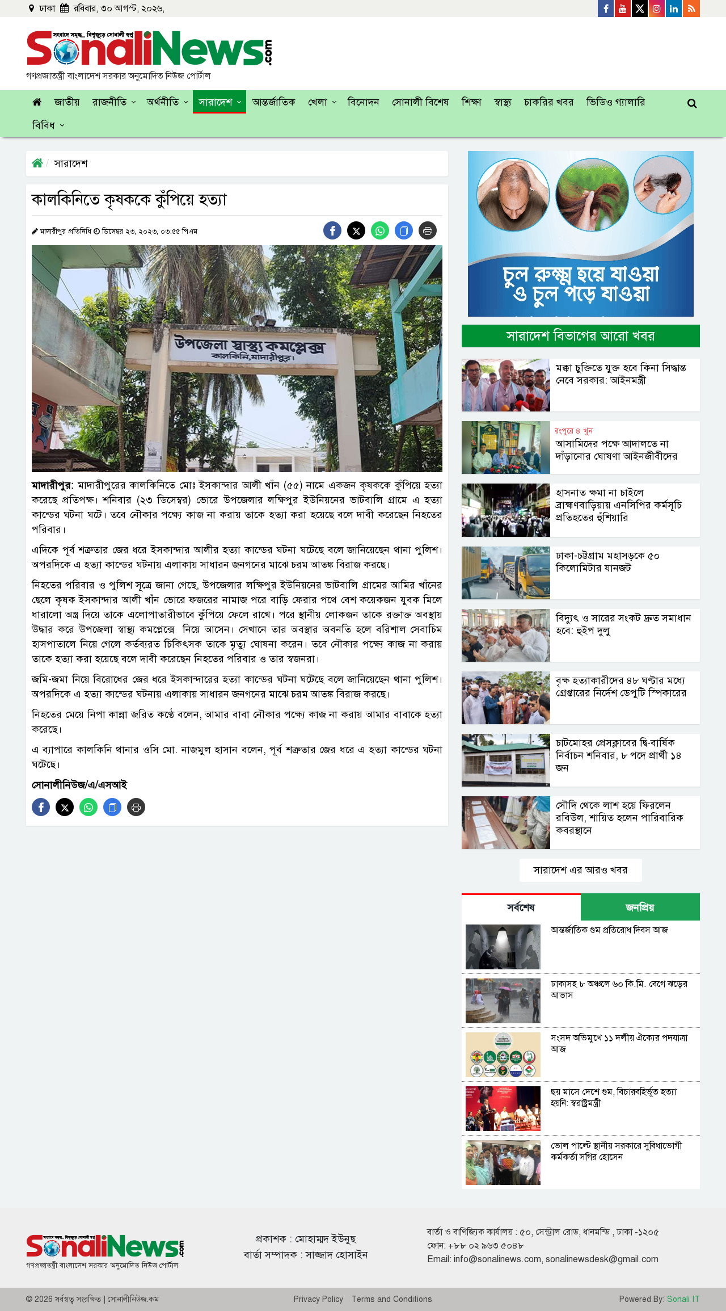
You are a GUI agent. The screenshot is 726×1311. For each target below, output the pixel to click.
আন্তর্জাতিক (274, 102)
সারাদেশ (215, 102)
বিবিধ (43, 125)
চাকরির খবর (549, 102)
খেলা (317, 102)
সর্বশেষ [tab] (521, 907)
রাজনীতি (109, 102)
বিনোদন (363, 102)
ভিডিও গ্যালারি (615, 102)
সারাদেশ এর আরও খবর (581, 870)
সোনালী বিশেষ (420, 102)
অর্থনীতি (163, 102)
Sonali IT (683, 1299)
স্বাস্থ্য (503, 102)
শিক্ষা (472, 102)
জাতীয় (67, 102)
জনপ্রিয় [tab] (640, 907)
